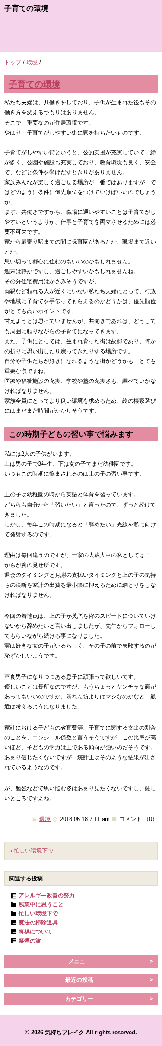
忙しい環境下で (33, 850)
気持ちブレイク (64, 1032)
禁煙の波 (30, 940)
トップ (12, 62)
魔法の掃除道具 (38, 922)
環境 (32, 62)
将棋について (35, 931)
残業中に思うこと (41, 904)
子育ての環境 (34, 84)
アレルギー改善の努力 (47, 895)
